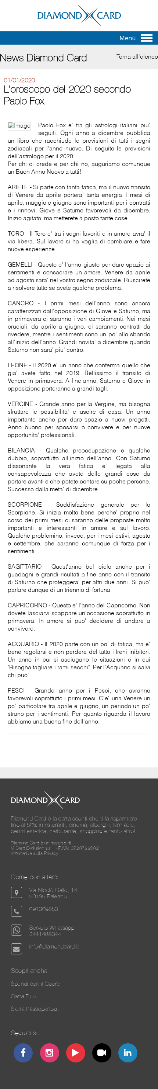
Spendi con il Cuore (35, 984)
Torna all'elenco (137, 57)
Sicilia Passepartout (35, 1009)
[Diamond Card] (79, 25)
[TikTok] (102, 1054)
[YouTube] (76, 1054)
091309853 (43, 909)
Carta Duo (23, 996)
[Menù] (146, 38)
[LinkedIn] (128, 1054)
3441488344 (45, 934)
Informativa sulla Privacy (34, 853)
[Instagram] (49, 1054)
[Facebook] (23, 1054)
